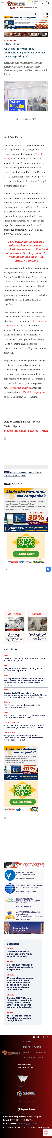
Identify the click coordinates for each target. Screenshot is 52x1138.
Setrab (39, 472)
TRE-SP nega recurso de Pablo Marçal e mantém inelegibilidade (22, 706)
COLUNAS (27, 617)
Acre (19, 612)
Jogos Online (20, 651)
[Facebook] (36, 14)
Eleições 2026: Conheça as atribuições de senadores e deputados (20, 967)
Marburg (32, 653)
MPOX (37, 658)
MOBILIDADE (27, 658)
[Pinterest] (28, 126)
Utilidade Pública (32, 680)
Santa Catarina (13, 671)
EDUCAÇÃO (33, 637)
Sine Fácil (8, 475)
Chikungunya (36, 615)
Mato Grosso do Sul (26, 655)
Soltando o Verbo (22, 676)
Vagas (23, 475)
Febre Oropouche (26, 646)
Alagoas (27, 612)
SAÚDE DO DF (31, 673)
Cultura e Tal (16, 628)
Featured (31, 644)
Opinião (28, 660)
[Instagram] (40, 14)
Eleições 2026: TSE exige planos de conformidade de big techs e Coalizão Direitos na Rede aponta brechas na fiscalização (25, 695)
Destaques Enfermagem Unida (19, 635)
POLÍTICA (10, 664)
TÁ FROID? (35, 676)
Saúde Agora (18, 673)
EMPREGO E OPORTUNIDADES (18, 639)
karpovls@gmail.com (27, 1123)
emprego (32, 472)
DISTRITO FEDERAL (10, 40)
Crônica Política (23, 626)
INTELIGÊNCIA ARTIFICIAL (23, 649)
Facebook (33, 430)
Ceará (27, 615)
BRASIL (19, 615)
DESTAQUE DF (10, 732)
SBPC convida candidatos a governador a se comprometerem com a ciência (24, 716)
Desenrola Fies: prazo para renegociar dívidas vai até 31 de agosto (19, 953)
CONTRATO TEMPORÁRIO (29, 624)
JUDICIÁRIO (32, 651)
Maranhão (23, 653)
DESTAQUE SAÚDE (29, 633)
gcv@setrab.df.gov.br (20, 387)
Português (34, 1)
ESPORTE (25, 642)
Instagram (20, 430)
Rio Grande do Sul (32, 669)
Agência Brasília (17, 484)
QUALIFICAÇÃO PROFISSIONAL (24, 667)
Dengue (35, 628)
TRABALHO (16, 475)
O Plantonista (17, 660)
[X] (43, 14)
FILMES (38, 646)
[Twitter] (34, 1037)
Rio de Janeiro (18, 669)
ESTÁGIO (35, 642)
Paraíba (18, 662)
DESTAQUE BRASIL (28, 630)
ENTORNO (35, 639)
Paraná (26, 662)
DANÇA (27, 628)
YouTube (8, 430)
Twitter (44, 430)
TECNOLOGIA (24, 678)
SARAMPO (36, 671)
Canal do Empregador (34, 392)
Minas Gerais (14, 658)
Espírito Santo (14, 642)
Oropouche (38, 660)
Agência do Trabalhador (18, 472)
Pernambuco (37, 662)
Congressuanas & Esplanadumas (36, 621)
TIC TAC (35, 678)
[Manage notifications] (46, 1132)
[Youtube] (47, 14)
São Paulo (25, 671)
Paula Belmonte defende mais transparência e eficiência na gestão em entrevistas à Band (25, 726)
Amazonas (37, 612)
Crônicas (35, 626)
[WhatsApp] (34, 126)
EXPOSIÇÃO (20, 644)
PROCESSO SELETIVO (25, 664)
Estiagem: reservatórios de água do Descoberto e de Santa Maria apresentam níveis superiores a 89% (23, 737)
